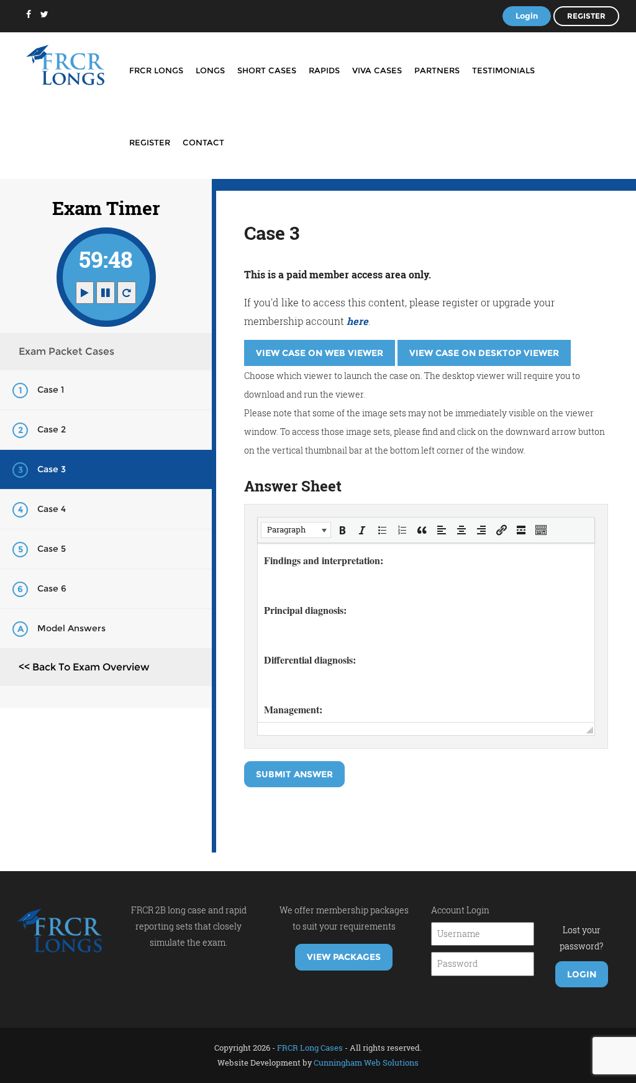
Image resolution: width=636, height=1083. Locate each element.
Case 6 (51, 588)
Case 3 (51, 469)
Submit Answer (294, 774)
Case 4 (51, 508)
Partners (437, 70)
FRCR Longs (156, 70)
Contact (203, 142)
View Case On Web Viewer (319, 353)
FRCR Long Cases (310, 1047)
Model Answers (71, 628)
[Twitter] (44, 14)
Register (586, 16)
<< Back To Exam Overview (84, 667)
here (357, 320)
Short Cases (266, 70)
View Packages (344, 956)
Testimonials (503, 70)
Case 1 (50, 389)
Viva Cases (377, 70)
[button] (296, 530)
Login (527, 16)
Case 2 (51, 429)
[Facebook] (28, 14)
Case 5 (51, 548)
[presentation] (295, 530)
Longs (210, 70)
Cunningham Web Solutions (366, 1062)
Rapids (324, 70)
